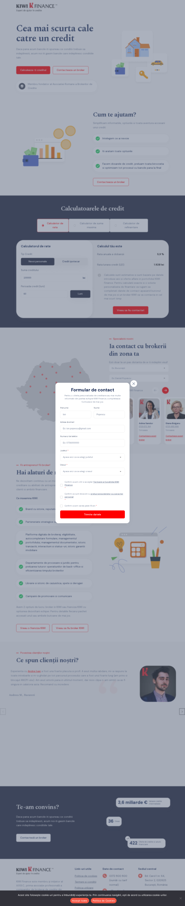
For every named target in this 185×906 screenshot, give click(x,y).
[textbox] (78, 457)
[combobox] (92, 457)
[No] (180, 898)
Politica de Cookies (104, 900)
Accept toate (79, 900)
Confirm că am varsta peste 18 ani (80, 506)
